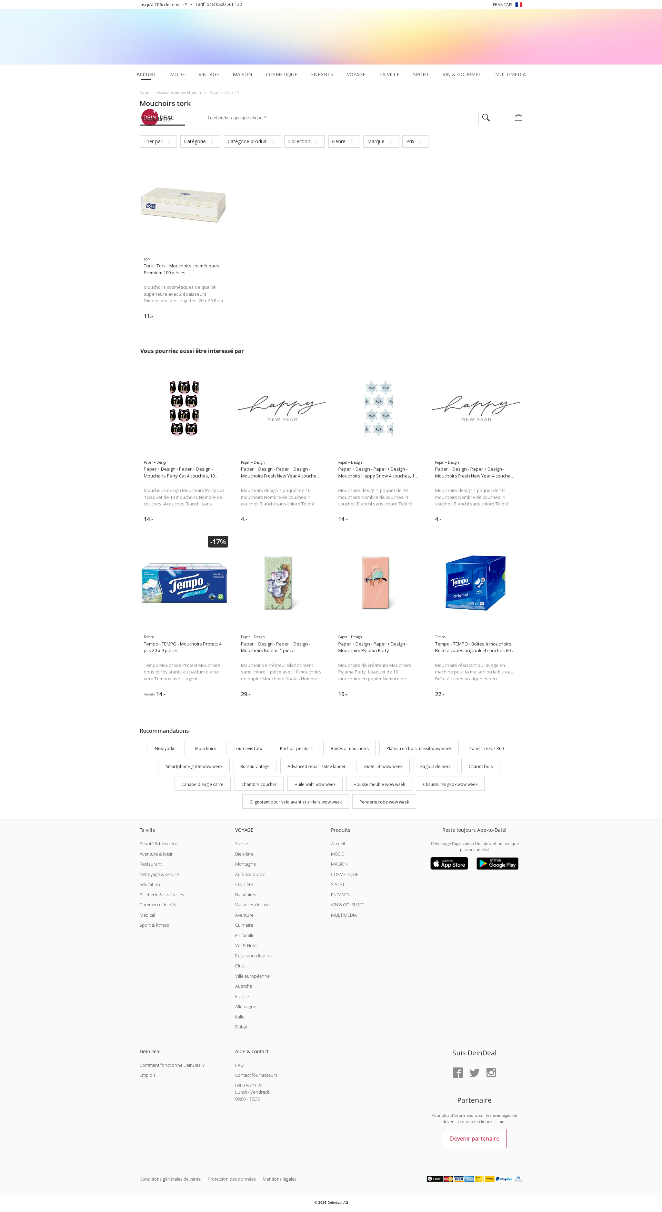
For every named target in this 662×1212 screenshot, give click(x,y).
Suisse (241, 843)
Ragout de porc (435, 766)
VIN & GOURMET (347, 904)
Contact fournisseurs (256, 1075)
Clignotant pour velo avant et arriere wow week (296, 802)
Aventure (244, 915)
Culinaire (244, 925)
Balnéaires (245, 894)
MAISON (339, 864)
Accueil (338, 843)
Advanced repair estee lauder (317, 766)
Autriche (243, 986)
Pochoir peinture (296, 748)
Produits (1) (155, 118)
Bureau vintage (255, 766)
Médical (147, 915)
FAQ (239, 1065)
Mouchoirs (205, 748)
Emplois (148, 1075)
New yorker (166, 748)
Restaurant (151, 864)
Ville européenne (252, 976)
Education (150, 884)
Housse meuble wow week (379, 784)
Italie (239, 1017)
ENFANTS (340, 894)
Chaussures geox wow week (450, 784)
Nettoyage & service (159, 874)
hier (502, 1121)
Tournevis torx (248, 748)
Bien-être (244, 854)
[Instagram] (491, 1073)
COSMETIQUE (344, 874)
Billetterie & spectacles (162, 894)
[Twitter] (474, 1073)
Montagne (245, 864)
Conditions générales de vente (170, 1179)
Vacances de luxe (252, 904)
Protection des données (232, 1179)
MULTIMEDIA (344, 915)
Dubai (241, 1027)
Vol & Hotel (246, 945)
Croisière (244, 884)
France (242, 996)
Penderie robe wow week (384, 802)
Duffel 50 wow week (383, 766)
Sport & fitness (154, 925)
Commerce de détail (160, 904)
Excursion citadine (253, 956)
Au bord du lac (250, 874)
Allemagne (245, 1006)
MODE (337, 854)
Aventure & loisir (156, 854)
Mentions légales (280, 1179)
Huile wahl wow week (314, 784)
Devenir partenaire (474, 1138)
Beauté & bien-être (158, 843)
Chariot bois (481, 766)
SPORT (338, 884)
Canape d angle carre (202, 784)
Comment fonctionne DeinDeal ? (172, 1065)
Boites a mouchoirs (350, 748)
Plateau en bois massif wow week (419, 748)
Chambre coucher (259, 784)
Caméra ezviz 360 (486, 748)
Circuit (241, 966)
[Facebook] (458, 1073)
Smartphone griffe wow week (194, 766)
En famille (244, 935)
